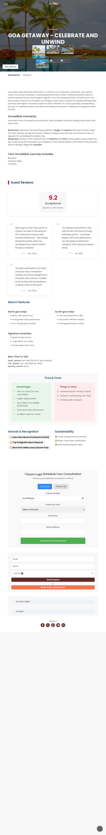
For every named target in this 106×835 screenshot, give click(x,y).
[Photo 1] (38, 51)
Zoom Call (44, 486)
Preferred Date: (53, 493)
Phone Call (61, 486)
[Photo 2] (53, 51)
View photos (10, 66)
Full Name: (53, 515)
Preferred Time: (53, 504)
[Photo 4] (42, 64)
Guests (17, 573)
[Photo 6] (54, 64)
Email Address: (53, 527)
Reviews (27, 75)
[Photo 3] (67, 51)
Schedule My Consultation (53, 540)
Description (14, 75)
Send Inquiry (53, 579)
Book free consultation (53, 587)
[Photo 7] (65, 64)
